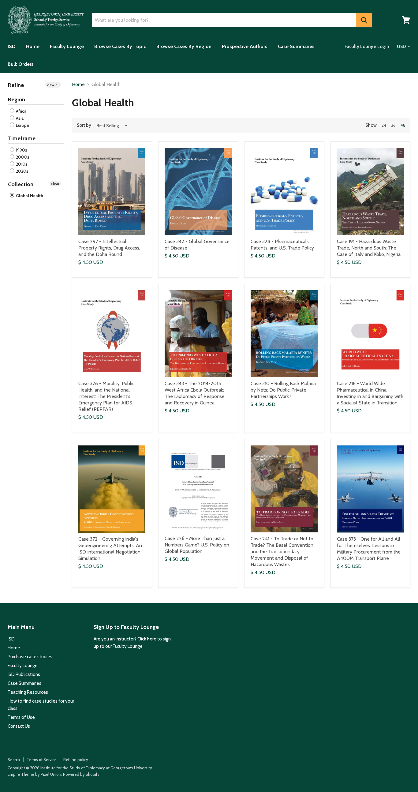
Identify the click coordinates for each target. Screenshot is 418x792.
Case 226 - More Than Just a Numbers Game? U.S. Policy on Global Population (197, 544)
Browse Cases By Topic (120, 46)
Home (32, 46)
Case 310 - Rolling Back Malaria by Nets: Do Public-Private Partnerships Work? (283, 390)
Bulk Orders (21, 64)
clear (55, 183)
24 (384, 125)
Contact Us (19, 726)
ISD (12, 46)
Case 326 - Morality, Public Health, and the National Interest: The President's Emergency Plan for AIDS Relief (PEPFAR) (106, 396)
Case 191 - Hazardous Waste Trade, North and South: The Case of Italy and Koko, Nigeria (369, 247)
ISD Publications (24, 674)
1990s (21, 150)
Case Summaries (296, 46)
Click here (146, 639)
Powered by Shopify (81, 774)
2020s (21, 171)
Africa (20, 111)
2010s (21, 164)
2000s (22, 157)
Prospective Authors (244, 46)
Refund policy (75, 759)
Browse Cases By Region (183, 46)
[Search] (364, 20)
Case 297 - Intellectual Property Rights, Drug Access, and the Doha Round (109, 247)
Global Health (29, 195)
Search (14, 759)
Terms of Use (21, 717)
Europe (22, 125)
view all (53, 84)
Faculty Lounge (67, 46)
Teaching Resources (28, 692)
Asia (19, 118)
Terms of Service (42, 759)
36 (393, 125)
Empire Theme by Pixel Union (34, 774)
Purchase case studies (30, 656)
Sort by (84, 125)
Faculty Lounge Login (367, 46)
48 (403, 125)
